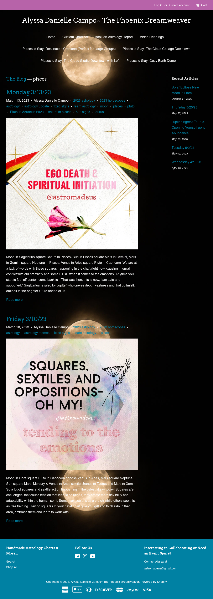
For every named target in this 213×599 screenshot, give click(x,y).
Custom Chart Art (75, 36)
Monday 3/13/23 (28, 92)
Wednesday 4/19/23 (186, 161)
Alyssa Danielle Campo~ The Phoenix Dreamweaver (106, 20)
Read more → (16, 299)
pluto (131, 106)
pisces (118, 106)
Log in (158, 5)
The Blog (16, 79)
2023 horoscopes (112, 100)
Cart (204, 5)
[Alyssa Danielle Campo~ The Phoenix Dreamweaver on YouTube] (92, 557)
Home (50, 36)
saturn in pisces (59, 111)
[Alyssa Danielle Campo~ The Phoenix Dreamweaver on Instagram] (85, 557)
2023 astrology (84, 100)
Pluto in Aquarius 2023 (27, 111)
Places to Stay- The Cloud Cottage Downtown (157, 48)
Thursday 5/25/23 (184, 107)
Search (11, 561)
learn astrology (85, 106)
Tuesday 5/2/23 (183, 147)
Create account (179, 5)
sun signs (83, 111)
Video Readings (152, 36)
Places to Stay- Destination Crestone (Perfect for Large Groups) (69, 48)
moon (104, 106)
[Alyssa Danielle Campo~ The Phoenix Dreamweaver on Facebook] (77, 557)
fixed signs (61, 106)
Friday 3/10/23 (26, 319)
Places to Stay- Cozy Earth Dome (151, 60)
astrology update (36, 106)
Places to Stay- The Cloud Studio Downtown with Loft (80, 60)
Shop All (11, 567)
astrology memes (37, 332)
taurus (99, 111)
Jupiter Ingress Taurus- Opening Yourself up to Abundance (188, 127)
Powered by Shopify (154, 581)
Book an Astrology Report (114, 36)
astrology (13, 106)
